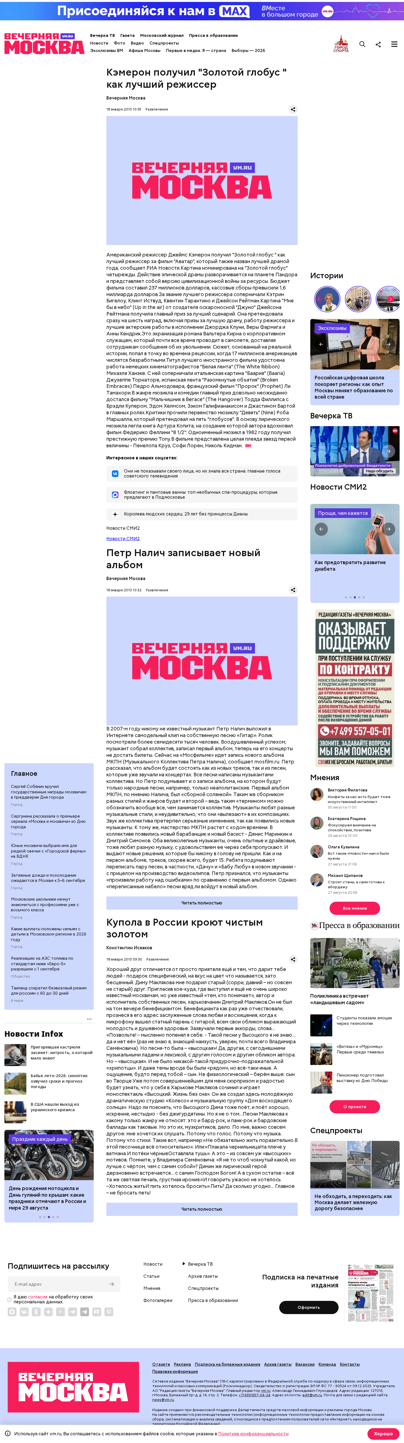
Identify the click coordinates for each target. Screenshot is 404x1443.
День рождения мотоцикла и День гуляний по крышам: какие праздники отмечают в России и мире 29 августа (47, 1198)
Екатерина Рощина (347, 818)
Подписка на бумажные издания (227, 1364)
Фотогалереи (157, 1300)
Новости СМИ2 (123, 539)
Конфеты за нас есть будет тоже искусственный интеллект (359, 799)
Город (16, 804)
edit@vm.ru (312, 1395)
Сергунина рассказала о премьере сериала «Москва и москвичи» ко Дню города (48, 821)
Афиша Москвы (145, 50)
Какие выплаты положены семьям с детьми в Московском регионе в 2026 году (48, 934)
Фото (119, 43)
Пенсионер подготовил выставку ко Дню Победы (362, 1078)
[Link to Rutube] (96, 1311)
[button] (15, 1154)
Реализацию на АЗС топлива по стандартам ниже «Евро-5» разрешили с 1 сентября (42, 964)
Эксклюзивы (332, 328)
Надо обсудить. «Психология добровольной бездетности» (355, 451)
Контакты (350, 1364)
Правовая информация (175, 1371)
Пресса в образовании (213, 35)
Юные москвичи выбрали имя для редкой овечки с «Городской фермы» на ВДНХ (48, 851)
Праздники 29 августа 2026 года (49, 1155)
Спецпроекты (164, 43)
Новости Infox (33, 1034)
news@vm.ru (163, 1399)
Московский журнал (162, 35)
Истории (326, 275)
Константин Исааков (129, 948)
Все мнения (355, 908)
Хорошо (383, 1434)
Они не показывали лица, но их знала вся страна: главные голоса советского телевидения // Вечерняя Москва (327, 299)
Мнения (324, 777)
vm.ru (265, 1390)
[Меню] (394, 44)
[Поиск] (362, 44)
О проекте (355, 1107)
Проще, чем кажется (343, 513)
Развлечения (157, 109)
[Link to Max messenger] (12, 1311)
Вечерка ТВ (102, 35)
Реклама (182, 1364)
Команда (327, 1364)
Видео (137, 43)
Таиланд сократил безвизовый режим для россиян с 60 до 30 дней (49, 990)
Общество (20, 976)
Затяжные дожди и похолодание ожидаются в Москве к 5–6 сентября (48, 878)
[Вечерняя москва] (73, 1387)
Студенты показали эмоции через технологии (364, 1021)
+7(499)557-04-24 (254, 1395)
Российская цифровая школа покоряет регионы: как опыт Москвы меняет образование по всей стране (355, 344)
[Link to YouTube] (60, 1311)
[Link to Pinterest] (108, 1311)
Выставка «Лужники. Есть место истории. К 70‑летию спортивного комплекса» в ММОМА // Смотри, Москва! (358, 299)
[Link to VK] (24, 1311)
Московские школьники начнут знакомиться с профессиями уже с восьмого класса (45, 904)
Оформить (309, 1307)
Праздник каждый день (40, 1139)
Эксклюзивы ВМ (106, 50)
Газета (127, 35)
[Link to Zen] (48, 1311)
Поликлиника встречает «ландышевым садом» (339, 999)
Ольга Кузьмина (344, 847)
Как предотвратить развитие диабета (355, 529)
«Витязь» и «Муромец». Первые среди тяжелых (360, 1049)
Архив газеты (203, 1276)
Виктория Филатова (347, 790)
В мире (17, 1000)
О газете (161, 1364)
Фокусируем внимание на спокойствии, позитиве (352, 827)
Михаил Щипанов (345, 875)
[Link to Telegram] (72, 1311)
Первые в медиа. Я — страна (196, 50)
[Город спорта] (341, 44)
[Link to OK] (36, 1311)
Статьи (151, 1276)
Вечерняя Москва (125, 98)
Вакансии (305, 1364)
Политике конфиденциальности (253, 1434)
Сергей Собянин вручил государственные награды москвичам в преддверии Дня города (48, 792)
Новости (99, 43)
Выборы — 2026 (248, 50)
